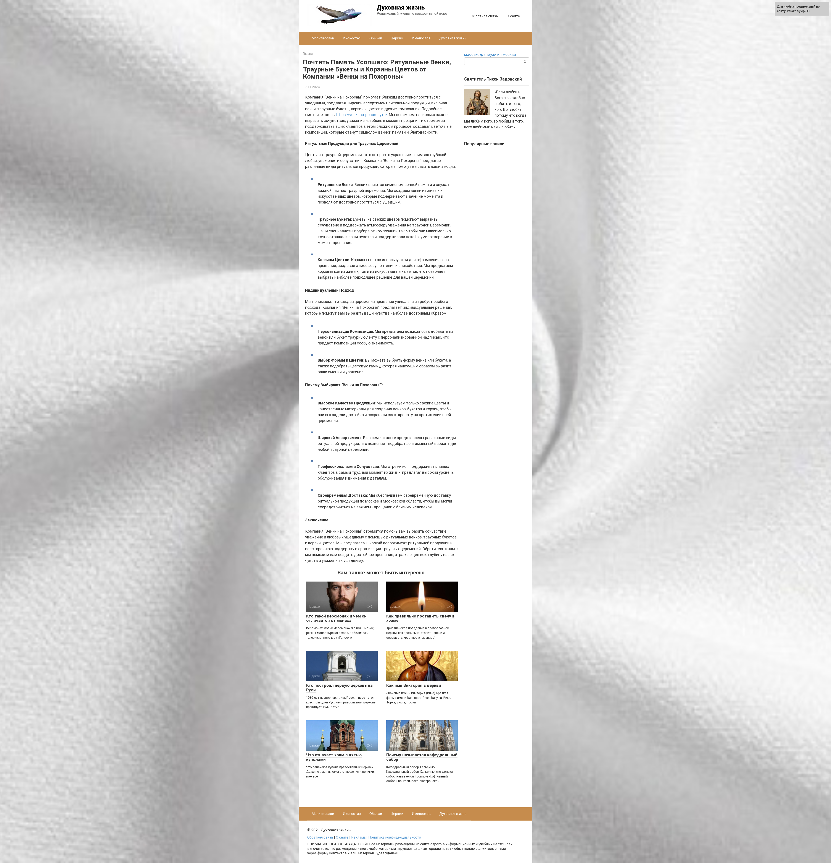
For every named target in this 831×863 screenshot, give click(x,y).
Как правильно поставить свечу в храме (420, 618)
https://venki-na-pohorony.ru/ (361, 114)
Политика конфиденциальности (394, 837)
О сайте (513, 16)
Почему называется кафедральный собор (421, 757)
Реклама (358, 837)
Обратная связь (484, 16)
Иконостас (352, 38)
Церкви (397, 38)
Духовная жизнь (401, 7)
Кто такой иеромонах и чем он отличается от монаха (336, 618)
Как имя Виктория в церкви (413, 685)
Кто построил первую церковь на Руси (339, 687)
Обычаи (375, 38)
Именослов (421, 38)
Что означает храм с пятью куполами (334, 757)
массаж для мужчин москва (490, 54)
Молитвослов (323, 38)
